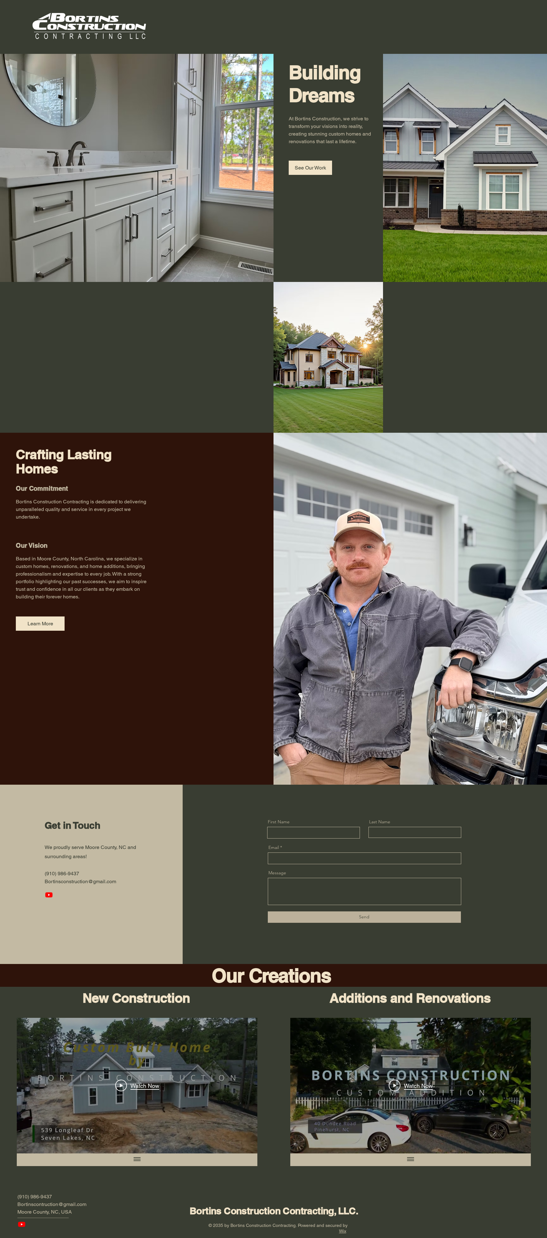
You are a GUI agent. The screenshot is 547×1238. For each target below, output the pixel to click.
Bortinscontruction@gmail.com (51, 1204)
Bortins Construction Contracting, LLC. (274, 1210)
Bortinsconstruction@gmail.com (80, 881)
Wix (342, 1231)
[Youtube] (49, 894)
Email (273, 847)
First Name (279, 822)
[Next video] (244, 1086)
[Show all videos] (137, 1159)
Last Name (379, 822)
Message (277, 873)
